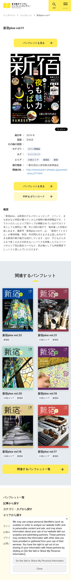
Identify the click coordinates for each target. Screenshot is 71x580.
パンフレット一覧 (13, 497)
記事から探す (11, 503)
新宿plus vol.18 (11, 451)
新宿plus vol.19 (47, 393)
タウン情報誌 (34, 149)
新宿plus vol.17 (47, 451)
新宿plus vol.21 (47, 335)
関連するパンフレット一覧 (34, 469)
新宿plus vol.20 (12, 393)
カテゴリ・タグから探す (17, 509)
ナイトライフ (34, 154)
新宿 (56, 159)
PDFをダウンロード (34, 196)
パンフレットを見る (34, 42)
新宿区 (46, 159)
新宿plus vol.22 (12, 335)
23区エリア (33, 159)
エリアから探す (12, 515)
